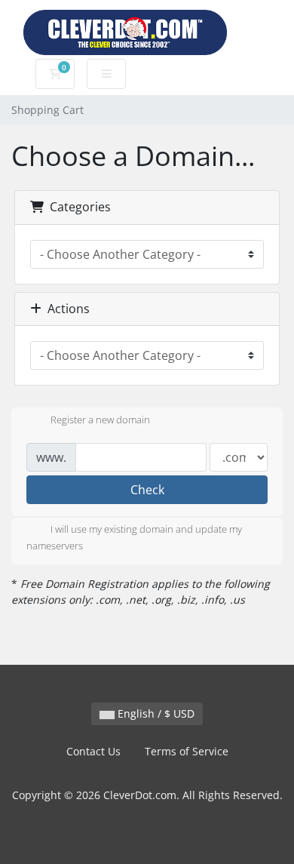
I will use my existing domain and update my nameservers (134, 538)
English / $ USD (154, 713)
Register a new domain (100, 420)
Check (147, 489)
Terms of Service (186, 751)
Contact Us (93, 751)
